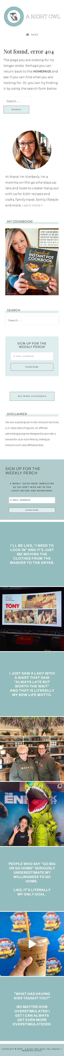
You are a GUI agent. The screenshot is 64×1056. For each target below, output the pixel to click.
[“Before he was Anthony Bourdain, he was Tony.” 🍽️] (32, 619)
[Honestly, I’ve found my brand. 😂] (32, 684)
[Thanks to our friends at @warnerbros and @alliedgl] (32, 814)
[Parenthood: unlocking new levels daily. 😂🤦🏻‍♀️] (32, 1009)
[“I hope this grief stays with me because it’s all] (32, 749)
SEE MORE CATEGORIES (32, 396)
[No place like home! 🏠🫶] (32, 879)
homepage (42, 71)
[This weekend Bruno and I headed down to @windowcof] (32, 944)
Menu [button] (34, 35)
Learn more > (32, 205)
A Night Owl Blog (32, 16)
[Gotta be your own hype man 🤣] (32, 554)
